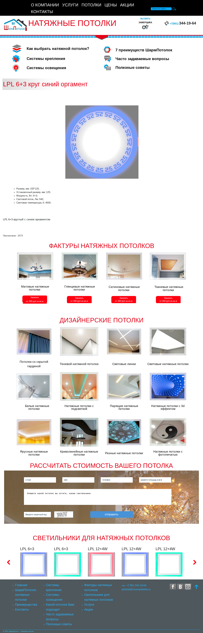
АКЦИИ (127, 5)
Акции (88, 609)
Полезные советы (59, 624)
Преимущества (26, 604)
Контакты (22, 609)
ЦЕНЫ (111, 5)
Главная (21, 585)
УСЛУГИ (70, 5)
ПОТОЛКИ (91, 5)
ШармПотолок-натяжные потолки (26, 594)
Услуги (89, 604)
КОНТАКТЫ (42, 11)
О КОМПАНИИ (45, 5)
